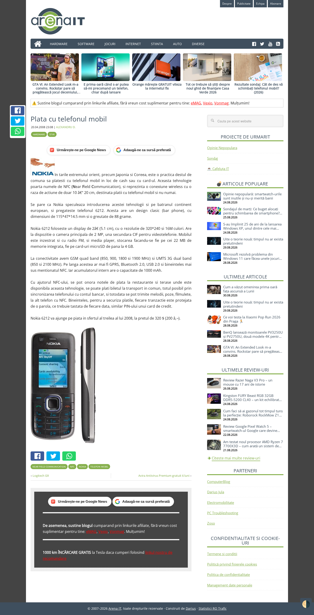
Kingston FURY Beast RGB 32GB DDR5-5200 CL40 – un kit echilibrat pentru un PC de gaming (251, 399)
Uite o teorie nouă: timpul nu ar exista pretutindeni (253, 241)
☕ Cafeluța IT (218, 168)
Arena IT (62, 21)
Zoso (211, 523)
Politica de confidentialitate (228, 574)
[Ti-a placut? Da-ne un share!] (18, 110)
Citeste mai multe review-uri (236, 458)
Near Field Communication (49, 466)
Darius (191, 608)
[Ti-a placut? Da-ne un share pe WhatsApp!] (18, 131)
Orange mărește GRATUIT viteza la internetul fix (157, 86)
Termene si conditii (222, 553)
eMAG (196, 103)
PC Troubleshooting (222, 513)
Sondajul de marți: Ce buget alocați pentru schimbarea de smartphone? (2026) (251, 213)
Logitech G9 (41, 476)
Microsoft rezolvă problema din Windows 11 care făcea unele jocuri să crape (251, 258)
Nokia (82, 466)
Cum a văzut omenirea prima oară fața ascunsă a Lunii (250, 289)
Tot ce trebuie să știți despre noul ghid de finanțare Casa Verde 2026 (208, 88)
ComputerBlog (218, 481)
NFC (72, 466)
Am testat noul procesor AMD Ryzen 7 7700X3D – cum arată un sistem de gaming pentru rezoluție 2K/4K (253, 445)
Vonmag (221, 103)
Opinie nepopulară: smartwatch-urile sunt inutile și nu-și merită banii (252, 196)
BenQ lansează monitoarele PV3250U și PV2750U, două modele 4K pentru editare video (253, 336)
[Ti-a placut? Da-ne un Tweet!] (18, 121)
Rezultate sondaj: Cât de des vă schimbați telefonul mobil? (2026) (258, 88)
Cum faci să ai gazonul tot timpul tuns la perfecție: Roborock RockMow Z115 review (253, 415)
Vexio (207, 103)
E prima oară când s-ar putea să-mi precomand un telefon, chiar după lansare (106, 88)
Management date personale (229, 585)
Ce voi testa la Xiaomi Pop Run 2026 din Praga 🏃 (251, 319)
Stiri (52, 134)
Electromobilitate (220, 502)
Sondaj (212, 158)
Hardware (39, 134)
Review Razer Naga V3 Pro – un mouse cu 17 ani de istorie (247, 382)
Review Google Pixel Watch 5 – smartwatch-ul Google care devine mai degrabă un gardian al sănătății (251, 430)
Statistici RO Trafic (213, 608)
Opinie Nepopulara (222, 147)
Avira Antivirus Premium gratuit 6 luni (163, 476)
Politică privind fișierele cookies (232, 564)
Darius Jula (215, 492)
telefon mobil (99, 466)
